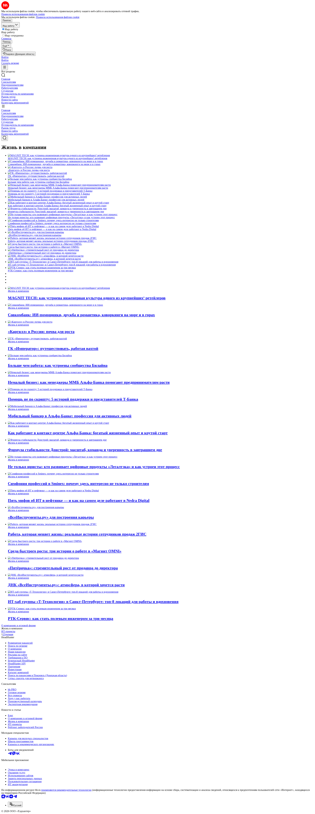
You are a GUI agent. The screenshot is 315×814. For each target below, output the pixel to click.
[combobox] (15, 804)
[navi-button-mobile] (4, 67)
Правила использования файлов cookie (57, 17)
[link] (6, 50)
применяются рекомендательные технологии (66, 790)
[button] (5, 57)
